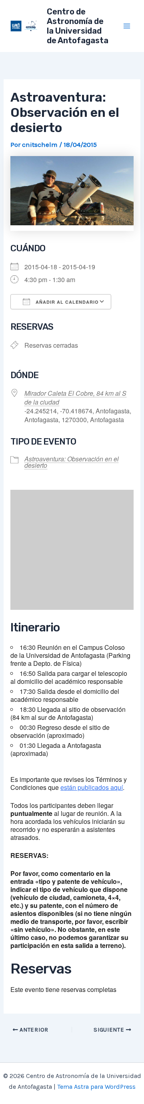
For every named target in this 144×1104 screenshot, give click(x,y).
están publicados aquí (91, 787)
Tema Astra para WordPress (96, 1086)
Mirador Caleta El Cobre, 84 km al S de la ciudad (75, 398)
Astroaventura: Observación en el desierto (71, 462)
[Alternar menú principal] (127, 26)
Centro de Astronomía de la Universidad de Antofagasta (77, 26)
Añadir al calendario (66, 302)
